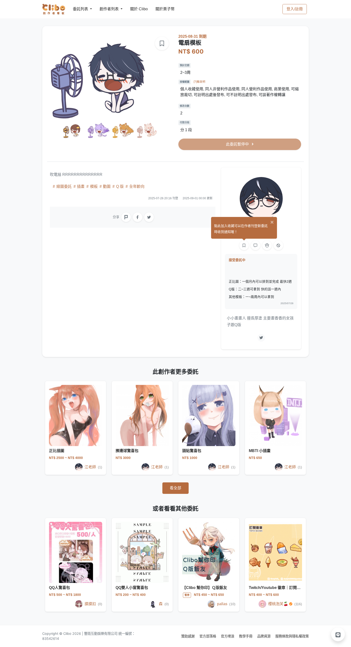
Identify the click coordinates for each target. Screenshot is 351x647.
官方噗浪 (228, 636)
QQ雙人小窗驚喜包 (132, 588)
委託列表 (77, 9)
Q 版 (120, 186)
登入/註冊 (295, 9)
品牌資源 (264, 636)
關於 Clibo (134, 9)
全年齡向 (136, 186)
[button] (338, 634)
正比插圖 (56, 451)
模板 (94, 186)
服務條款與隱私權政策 (292, 636)
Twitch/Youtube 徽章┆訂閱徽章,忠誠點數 (285, 588)
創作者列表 (105, 9)
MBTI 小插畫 (260, 451)
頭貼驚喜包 (191, 451)
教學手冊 (246, 636)
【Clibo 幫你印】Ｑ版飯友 (204, 588)
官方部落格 (208, 636)
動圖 (107, 186)
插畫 (80, 186)
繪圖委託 (64, 186)
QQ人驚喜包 (59, 588)
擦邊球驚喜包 (127, 451)
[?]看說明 (199, 81)
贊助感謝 (188, 636)
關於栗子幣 (160, 9)
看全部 (175, 488)
